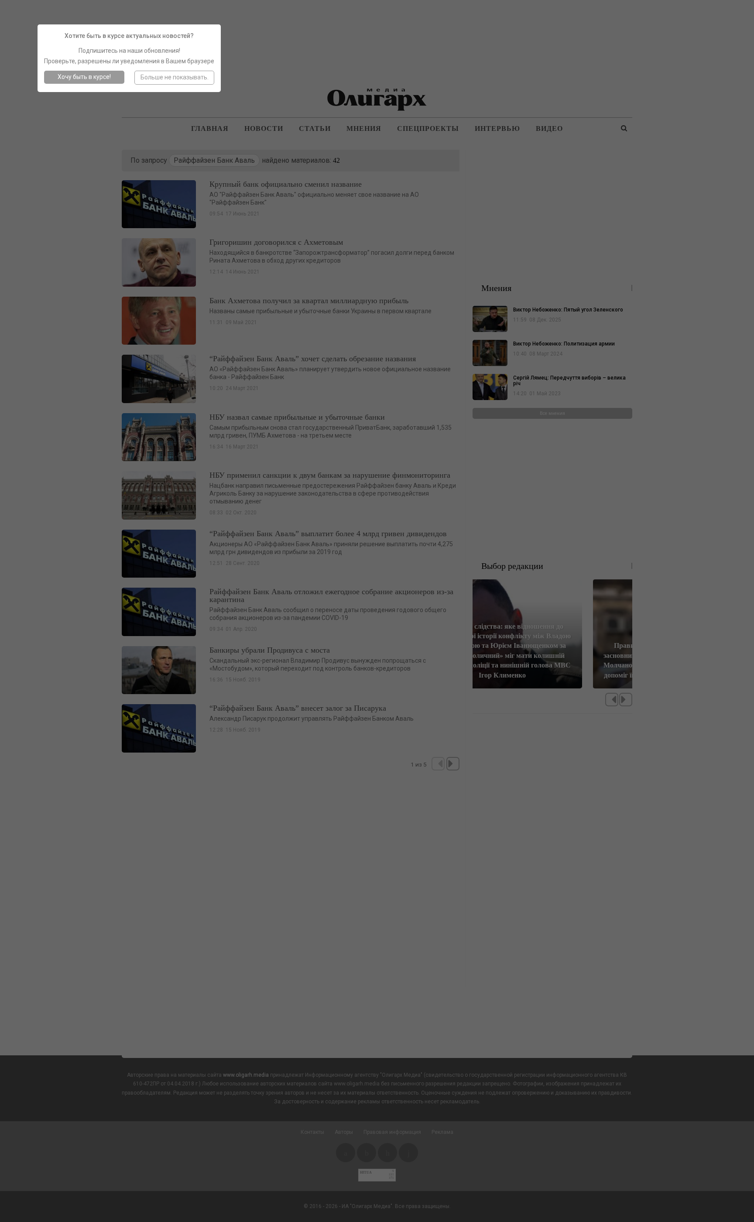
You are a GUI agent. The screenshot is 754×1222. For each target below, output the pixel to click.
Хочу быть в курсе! (84, 76)
